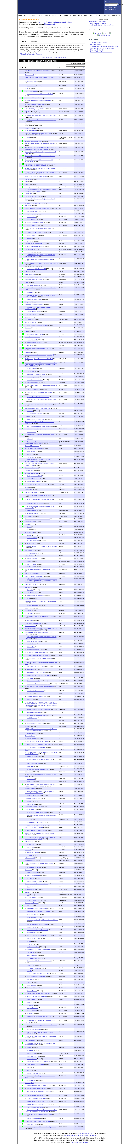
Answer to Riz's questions (34, 712)
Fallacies (29, 535)
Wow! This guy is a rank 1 (34, 641)
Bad (28, 895)
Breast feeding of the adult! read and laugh (38, 1121)
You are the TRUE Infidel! (33, 342)
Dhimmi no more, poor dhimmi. (35, 222)
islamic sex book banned (32, 196)
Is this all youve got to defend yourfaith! (37, 655)
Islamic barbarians (32, 1011)
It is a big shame (29, 860)
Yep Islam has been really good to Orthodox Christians (42, 1025)
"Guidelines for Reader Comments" (31, 54)
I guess (27, 726)
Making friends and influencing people (37, 924)
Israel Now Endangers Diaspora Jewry (101, 25)
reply (26, 331)
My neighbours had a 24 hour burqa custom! (37, 949)
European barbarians (32, 1008)
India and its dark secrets (33, 285)
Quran (28, 598)
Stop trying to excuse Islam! (34, 476)
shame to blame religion (32, 473)
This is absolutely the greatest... (34, 243)
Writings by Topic (110, 7)
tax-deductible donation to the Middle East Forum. (80, 1135)
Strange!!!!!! (30, 590)
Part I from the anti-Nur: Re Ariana (36, 667)
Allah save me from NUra (33, 681)
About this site (104, 15)
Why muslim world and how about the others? (37, 408)
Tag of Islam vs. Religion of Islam (36, 232)
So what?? (28, 587)
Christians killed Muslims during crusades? (38, 993)
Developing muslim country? (34, 881)
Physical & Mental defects (32, 446)
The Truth (28, 111)
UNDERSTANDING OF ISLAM (33, 203)
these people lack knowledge (33, 623)
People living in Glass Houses (35, 246)
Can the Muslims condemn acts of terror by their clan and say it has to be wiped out (40, 838)
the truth (29, 941)
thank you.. (30, 1002)
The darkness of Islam (31, 492)
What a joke (30, 411)
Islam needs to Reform (33, 1056)
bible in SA (29, 979)
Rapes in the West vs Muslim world (36, 1098)
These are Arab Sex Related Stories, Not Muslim (38, 348)
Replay (27, 124)
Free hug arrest (29, 128)
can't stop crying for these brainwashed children (38, 100)
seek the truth (30, 847)
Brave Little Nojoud (30, 897)
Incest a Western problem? (34, 277)
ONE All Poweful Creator (33, 390)
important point (29, 470)
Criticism (27, 137)
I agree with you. (31, 451)
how (28, 1067)
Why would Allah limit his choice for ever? (38, 397)
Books (54, 15)
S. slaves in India (31, 217)
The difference (30, 292)
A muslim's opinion (30, 626)
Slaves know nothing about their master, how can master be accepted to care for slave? (41, 442)
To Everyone (28, 319)
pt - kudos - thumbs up (33, 541)
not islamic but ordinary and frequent (37, 812)
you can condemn (31, 432)
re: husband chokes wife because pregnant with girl (39, 355)
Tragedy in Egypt (30, 521)
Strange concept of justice (32, 584)
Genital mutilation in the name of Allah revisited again (41, 400)
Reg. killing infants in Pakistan (33, 279)
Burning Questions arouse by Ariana (37, 715)
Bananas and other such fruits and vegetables (38, 133)
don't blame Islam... (30, 1040)
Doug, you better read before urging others (38, 974)
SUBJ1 (27, 88)
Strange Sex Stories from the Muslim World (55, 22)
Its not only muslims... (32, 558)
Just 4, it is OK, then (32, 718)
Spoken (47, 15)
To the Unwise (30, 371)
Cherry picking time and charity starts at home (39, 1114)
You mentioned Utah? (33, 721)
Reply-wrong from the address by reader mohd (39, 759)
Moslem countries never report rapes (37, 1088)
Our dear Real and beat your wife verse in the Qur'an (41, 115)
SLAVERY (29, 241)
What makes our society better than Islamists (39, 1091)
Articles (27, 15)
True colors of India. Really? (34, 299)
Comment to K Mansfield (33, 968)
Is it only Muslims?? (30, 788)
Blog (34, 15)
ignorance (28, 193)
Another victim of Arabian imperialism (37, 996)
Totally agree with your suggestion (36, 747)
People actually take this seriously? (36, 269)
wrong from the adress (31, 756)
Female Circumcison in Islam (35, 380)
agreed (27, 271)
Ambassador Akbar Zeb (33, 429)
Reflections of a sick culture (32, 900)
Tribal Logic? (30, 782)
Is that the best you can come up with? (37, 484)
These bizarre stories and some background (37, 519)
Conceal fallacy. (29, 532)
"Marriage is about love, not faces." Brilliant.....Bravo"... (41, 815)
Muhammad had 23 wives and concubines (38, 675)
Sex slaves (30, 238)
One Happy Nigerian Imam (32, 763)
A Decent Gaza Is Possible (98, 42)
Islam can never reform (33, 1073)
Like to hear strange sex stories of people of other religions (41, 263)
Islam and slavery (31, 225)
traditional (28, 352)
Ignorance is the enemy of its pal (35, 825)
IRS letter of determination (79, 1142)
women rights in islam (33, 479)
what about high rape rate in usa (34, 98)
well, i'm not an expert (32, 605)
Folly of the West (31, 1053)
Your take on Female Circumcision (36, 374)
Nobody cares (30, 844)
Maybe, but (30, 766)
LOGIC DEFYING (30, 567)
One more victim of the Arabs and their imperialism (40, 434)
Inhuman (29, 1047)
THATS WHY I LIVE (30, 564)
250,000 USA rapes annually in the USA (38, 1085)
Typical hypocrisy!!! (32, 340)
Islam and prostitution (31, 130)
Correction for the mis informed (35, 696)
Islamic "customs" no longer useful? (36, 976)
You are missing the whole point (35, 595)
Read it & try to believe (33, 947)
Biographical (77, 15)
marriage (29, 699)
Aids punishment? (32, 733)
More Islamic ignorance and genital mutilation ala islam (42, 385)
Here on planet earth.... (33, 958)
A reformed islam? (32, 1059)
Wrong (28, 887)
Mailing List (116, 15)
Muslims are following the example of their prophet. (39, 863)
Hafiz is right (30, 678)
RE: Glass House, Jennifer (34, 312)
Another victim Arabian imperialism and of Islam (40, 259)
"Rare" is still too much (31, 314)
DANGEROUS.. (31, 952)
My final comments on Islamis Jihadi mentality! (39, 658)
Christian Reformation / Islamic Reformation (39, 1062)
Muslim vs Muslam (32, 991)
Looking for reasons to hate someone (37, 908)
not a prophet (30, 878)
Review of (101, 52)
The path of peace (32, 927)
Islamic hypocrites (30, 550)
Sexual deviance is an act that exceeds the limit (40, 94)
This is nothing (29, 841)
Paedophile (30, 620)
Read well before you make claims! (36, 652)
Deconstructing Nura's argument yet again (38, 684)
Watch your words (31, 510)
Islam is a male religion (31, 468)
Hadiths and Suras (32, 914)
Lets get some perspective (34, 1029)
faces (26, 750)
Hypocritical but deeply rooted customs (36, 176)
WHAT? (29, 345)
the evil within (29, 608)
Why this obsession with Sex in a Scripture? (39, 709)
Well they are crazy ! (32, 873)
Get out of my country (32, 377)
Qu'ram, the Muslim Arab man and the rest (36, 884)
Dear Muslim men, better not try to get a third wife (38, 71)
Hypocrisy (28, 179)
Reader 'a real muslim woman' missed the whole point (41, 120)
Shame (27, 317)
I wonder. (29, 454)
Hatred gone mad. (32, 1124)
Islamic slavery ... (31, 219)
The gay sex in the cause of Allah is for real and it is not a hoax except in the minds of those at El (40, 164)
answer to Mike (31, 932)
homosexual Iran (31, 86)
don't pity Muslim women (33, 875)
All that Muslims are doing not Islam (36, 830)
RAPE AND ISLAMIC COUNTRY (34, 827)
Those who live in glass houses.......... (37, 1101)
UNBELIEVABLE (29, 556)
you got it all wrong (30, 322)
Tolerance (28, 610)
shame (27, 487)
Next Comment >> (60, 57)
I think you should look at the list (35, 723)
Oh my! (27, 529)
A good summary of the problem (35, 1064)
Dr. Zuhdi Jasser (95, 44)
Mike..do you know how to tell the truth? (37, 935)
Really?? (29, 971)
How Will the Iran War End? (98, 23)
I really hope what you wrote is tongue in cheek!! (40, 404)
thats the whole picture (33, 938)
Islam (28, 694)
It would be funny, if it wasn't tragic (34, 573)
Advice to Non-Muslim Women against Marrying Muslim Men (102, 49)
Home (20, 15)
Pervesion (28, 328)
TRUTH (27, 184)
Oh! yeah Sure (30, 647)
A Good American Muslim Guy (33, 448)
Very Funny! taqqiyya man (34, 796)
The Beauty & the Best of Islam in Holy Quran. (39, 495)
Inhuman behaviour (30, 889)
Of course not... (50, 24)
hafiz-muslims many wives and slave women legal (40, 686)
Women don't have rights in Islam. (36, 419)
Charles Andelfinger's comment (35, 504)
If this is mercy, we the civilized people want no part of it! (40, 569)
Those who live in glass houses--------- (37, 1104)
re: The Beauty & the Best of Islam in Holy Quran (40, 499)
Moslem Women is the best (34, 481)
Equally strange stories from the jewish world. (37, 208)
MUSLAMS (30, 1013)
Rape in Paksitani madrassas (35, 1095)
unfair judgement (30, 274)
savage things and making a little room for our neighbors (42, 920)
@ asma (29, 527)
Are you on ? (30, 543)
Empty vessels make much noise (36, 672)
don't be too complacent (33, 1118)
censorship (28, 850)
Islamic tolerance (31, 985)
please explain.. (31, 999)
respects (27, 416)
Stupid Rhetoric (31, 669)
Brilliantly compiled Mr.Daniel (33, 141)
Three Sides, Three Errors (97, 21)
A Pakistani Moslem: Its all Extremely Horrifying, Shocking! (41, 546)
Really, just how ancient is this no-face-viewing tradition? (40, 601)
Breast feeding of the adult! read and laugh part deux (41, 1127)
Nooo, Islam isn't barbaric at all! (35, 691)
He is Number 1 (31, 644)
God (26, 181)
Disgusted (28, 302)
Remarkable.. (30, 1050)
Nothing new (28, 855)
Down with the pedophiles (32, 867)
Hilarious (27, 524)
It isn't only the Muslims (31, 903)
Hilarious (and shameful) (33, 211)
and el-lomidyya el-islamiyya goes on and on (39, 1016)
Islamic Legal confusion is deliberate (37, 325)
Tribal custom (29, 772)
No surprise (28, 870)
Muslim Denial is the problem (35, 334)
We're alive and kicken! (33, 649)
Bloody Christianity (32, 955)
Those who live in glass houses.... (34, 304)
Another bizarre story (31, 91)
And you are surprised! (33, 852)
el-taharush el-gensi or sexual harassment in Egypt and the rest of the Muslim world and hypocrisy (41, 1110)
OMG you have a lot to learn (34, 414)
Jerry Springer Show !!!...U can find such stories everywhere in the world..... (38, 460)
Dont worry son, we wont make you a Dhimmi (39, 228)
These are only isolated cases (33, 807)
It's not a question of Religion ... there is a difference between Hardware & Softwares (40, 792)
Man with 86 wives (30, 736)
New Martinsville (29, 75)
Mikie (28, 905)
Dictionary (29, 439)
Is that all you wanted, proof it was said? (37, 930)
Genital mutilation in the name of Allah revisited (39, 392)
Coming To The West (31, 368)
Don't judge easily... (32, 553)
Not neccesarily (31, 457)
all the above (28, 516)
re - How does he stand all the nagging (37, 769)
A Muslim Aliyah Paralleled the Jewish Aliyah (104, 46)
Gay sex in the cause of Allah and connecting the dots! (40, 156)
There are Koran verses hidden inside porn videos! (39, 77)
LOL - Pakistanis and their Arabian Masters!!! (39, 426)
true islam (28, 205)
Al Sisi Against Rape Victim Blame (34, 104)
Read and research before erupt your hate (38, 911)
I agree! (29, 561)
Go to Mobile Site (110, 9)
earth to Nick (30, 613)
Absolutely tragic (29, 1083)
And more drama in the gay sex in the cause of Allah (39, 143)
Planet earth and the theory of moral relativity (39, 961)
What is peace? (31, 779)
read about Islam (31, 738)
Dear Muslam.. (31, 593)
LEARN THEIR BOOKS (33, 513)
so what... (29, 982)
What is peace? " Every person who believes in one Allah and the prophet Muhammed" (40, 785)
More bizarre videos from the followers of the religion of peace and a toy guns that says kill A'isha (40, 148)
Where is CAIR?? (30, 858)
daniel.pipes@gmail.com (85, 1133)
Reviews (40, 15)
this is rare (29, 801)
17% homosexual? (30, 81)
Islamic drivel (30, 252)
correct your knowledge (31, 187)
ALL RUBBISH (29, 249)
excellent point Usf (32, 538)
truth (26, 282)
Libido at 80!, (28, 490)
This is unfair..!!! (31, 804)
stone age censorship (32, 382)
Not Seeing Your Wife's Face (34, 822)
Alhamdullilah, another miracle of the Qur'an (39, 744)
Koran (28, 1070)
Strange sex (28, 892)
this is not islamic (30, 809)
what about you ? (31, 1080)
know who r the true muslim (32, 337)
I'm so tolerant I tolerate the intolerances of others (40, 616)
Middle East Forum (90, 15)
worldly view (30, 944)
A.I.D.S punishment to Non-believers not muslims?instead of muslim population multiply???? (41, 729)
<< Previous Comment (45, 57)
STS (28, 819)
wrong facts (30, 1005)
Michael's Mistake (31, 917)
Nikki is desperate (31, 214)
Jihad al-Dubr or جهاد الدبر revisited (34, 109)
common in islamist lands (32, 798)
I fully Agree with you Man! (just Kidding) (38, 741)
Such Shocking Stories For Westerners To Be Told (39, 359)
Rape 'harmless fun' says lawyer (34, 576)
